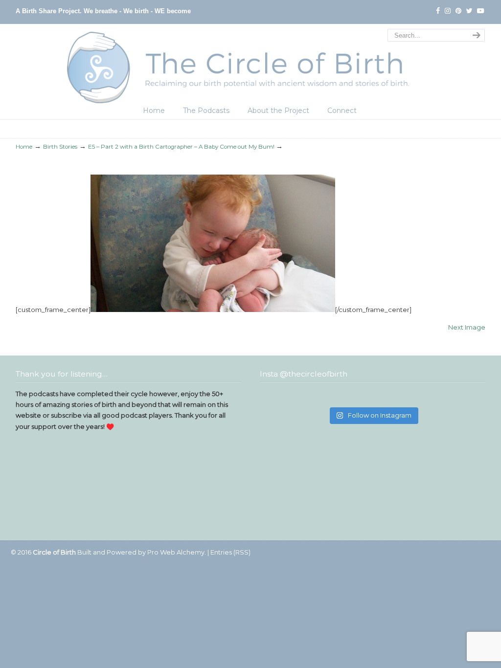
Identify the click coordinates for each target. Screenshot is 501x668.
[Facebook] (437, 11)
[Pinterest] (458, 11)
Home (24, 146)
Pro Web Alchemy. (176, 552)
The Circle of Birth (250, 65)
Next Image (466, 327)
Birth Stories (60, 146)
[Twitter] (469, 11)
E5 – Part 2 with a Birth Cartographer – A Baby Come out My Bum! (181, 146)
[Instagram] (447, 11)
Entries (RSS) (230, 552)
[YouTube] (480, 11)
